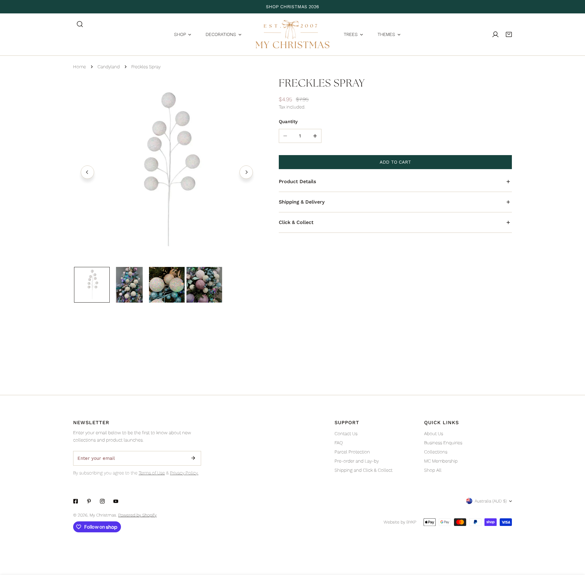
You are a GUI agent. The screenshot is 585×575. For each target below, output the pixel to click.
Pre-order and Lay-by (357, 461)
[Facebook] (75, 501)
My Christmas (103, 515)
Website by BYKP (400, 522)
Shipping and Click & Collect (363, 470)
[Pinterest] (89, 501)
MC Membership (441, 461)
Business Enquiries (443, 442)
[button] (509, 34)
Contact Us (346, 433)
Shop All (432, 470)
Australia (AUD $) (491, 501)
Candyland (109, 66)
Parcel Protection (352, 452)
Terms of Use (152, 473)
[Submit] (193, 458)
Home (79, 66)
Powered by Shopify (137, 515)
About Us (433, 433)
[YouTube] (115, 501)
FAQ (339, 442)
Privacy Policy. (184, 473)
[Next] (246, 172)
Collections (435, 452)
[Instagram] (102, 501)
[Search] (80, 24)
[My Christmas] (292, 34)
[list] (167, 171)
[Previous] (87, 172)
